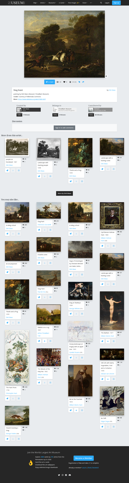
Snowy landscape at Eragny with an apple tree (76, 346)
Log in (107, 3)
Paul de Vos (42, 292)
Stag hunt (41, 221)
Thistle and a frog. (75, 170)
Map (34, 3)
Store (84, 3)
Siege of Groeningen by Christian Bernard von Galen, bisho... (76, 263)
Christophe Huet (11, 393)
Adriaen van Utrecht (107, 374)
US (81, 308)
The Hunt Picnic (11, 387)
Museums (52, 3)
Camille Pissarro (74, 352)
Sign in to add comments (64, 128)
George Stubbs (11, 433)
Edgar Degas (105, 421)
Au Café (103, 418)
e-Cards (61, 3)
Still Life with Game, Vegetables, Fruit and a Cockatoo (107, 365)
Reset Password (93, 467)
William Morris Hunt (75, 405)
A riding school (11, 225)
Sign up (116, 3)
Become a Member (83, 458)
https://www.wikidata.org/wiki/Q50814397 (32, 99)
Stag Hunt (41, 289)
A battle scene (42, 255)
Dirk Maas (112, 90)
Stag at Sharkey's (75, 303)
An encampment (11, 264)
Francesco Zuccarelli (44, 225)
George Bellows (74, 308)
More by (64, 193)
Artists (42, 3)
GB (18, 433)
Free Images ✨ (73, 3)
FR (81, 352)
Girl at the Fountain (75, 399)
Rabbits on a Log (43, 327)
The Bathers (105, 333)
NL (47, 292)
